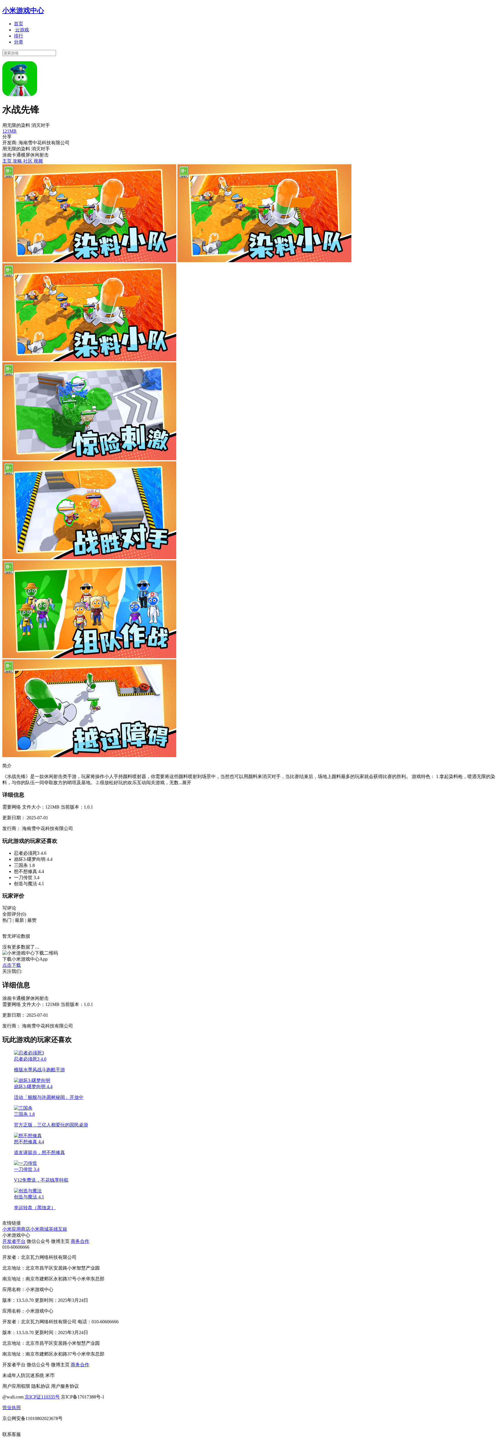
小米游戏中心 (23, 10)
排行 (18, 35)
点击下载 (11, 965)
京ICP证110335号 (42, 1396)
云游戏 (22, 29)
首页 (18, 23)
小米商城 (39, 1229)
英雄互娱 (58, 1229)
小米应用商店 (16, 1229)
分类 (18, 41)
